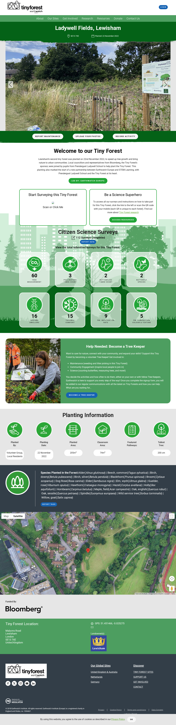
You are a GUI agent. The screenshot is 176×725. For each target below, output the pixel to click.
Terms (173, 593)
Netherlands (96, 677)
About (39, 18)
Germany (95, 682)
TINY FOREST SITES (143, 672)
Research (87, 18)
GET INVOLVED (140, 682)
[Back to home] (25, 7)
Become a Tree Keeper (82, 395)
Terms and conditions (136, 710)
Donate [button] (118, 18)
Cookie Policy (116, 710)
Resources (103, 18)
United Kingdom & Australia (104, 672)
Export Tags (49, 504)
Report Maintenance (47, 136)
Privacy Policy (118, 719)
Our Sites (53, 18)
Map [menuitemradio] (6, 516)
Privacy (101, 710)
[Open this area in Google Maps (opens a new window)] (5, 593)
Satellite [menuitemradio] (18, 516)
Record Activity (125, 136)
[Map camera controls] (172, 578)
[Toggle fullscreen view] (172, 516)
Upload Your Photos (88, 136)
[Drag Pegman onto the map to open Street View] (172, 588)
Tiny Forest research (129, 212)
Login (163, 7)
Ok (131, 719)
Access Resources (123, 220)
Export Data (88, 242)
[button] (10, 84)
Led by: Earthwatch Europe (88, 181)
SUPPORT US (139, 677)
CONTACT (138, 687)
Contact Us (133, 18)
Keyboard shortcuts (141, 593)
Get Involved (70, 18)
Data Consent (157, 710)
